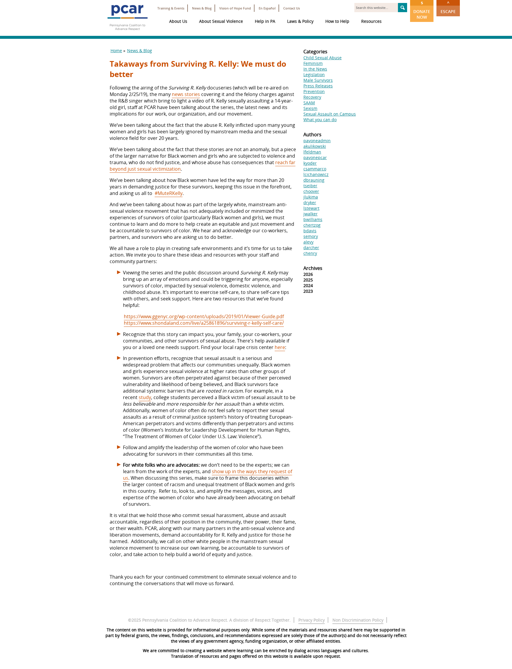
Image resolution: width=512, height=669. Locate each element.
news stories (186, 94)
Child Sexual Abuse (322, 57)
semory (310, 236)
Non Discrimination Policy (357, 620)
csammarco (314, 169)
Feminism (313, 63)
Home (116, 50)
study (145, 397)
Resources (371, 21)
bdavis (309, 230)
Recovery (312, 97)
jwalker (310, 214)
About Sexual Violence (221, 21)
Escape (448, 7)
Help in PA (265, 21)
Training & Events (170, 8)
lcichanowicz (316, 174)
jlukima (310, 197)
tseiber (310, 185)
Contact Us (291, 8)
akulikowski (314, 146)
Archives (312, 268)
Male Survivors (318, 80)
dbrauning (313, 180)
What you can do (320, 119)
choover (311, 191)
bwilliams (312, 219)
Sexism (310, 108)
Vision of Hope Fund (235, 8)
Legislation (314, 74)
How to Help (337, 21)
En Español (267, 8)
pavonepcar (315, 157)
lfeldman (312, 152)
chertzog (312, 225)
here (280, 347)
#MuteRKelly (169, 193)
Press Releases (318, 86)
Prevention (314, 91)
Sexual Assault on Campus (329, 114)
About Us (178, 21)
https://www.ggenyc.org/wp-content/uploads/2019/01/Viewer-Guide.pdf (204, 316)
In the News (315, 69)
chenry (310, 253)
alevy (308, 242)
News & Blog (202, 8)
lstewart (311, 208)
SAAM (309, 102)
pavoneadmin (317, 140)
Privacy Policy (311, 620)
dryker (309, 202)
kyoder (310, 163)
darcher (311, 247)
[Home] (127, 32)
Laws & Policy (300, 21)
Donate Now (421, 10)
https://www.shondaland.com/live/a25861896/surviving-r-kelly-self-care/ (204, 323)
